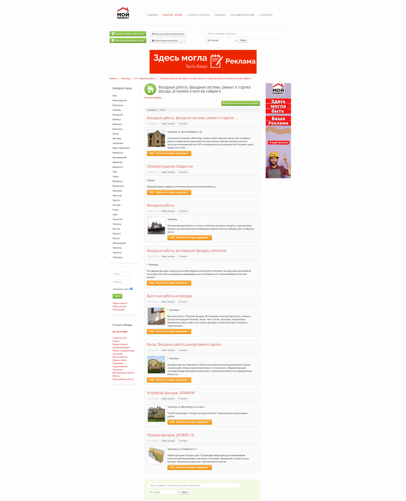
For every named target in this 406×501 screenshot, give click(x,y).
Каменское (118, 152)
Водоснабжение (120, 366)
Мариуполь (118, 181)
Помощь (220, 15)
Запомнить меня (121, 289)
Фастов (116, 229)
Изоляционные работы (123, 373)
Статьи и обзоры (198, 15)
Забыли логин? (119, 306)
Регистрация (119, 309)
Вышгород (117, 129)
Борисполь (118, 105)
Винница (117, 119)
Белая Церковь (120, 100)
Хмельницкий (119, 243)
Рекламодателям (242, 15)
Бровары (117, 110)
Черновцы (126, 78)
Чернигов (117, 252)
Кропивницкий (119, 157)
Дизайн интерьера (121, 347)
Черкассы (117, 248)
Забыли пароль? (120, 303)
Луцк (115, 171)
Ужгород (117, 224)
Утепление (117, 369)
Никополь (117, 195)
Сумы (115, 214)
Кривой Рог (118, 167)
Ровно (116, 210)
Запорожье (118, 143)
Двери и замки (119, 360)
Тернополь (118, 219)
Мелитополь (118, 186)
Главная (152, 15)
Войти (117, 296)
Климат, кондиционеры (124, 350)
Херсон (116, 238)
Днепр (116, 133)
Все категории (120, 331)
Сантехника (118, 363)
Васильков (118, 114)
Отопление (118, 354)
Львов (115, 176)
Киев (115, 95)
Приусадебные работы (123, 379)
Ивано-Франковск (121, 148)
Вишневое (117, 124)
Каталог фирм (172, 15)
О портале (266, 15)
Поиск (243, 40)
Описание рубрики (152, 97)
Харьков (117, 233)
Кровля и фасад (120, 344)
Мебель (116, 376)
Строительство (120, 338)
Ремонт (116, 341)
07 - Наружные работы (145, 78)
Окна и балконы (120, 357)
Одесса (116, 200)
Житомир (117, 138)
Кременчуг (117, 162)
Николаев (117, 190)
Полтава (117, 205)
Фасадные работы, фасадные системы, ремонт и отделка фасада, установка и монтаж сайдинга (205, 78)
